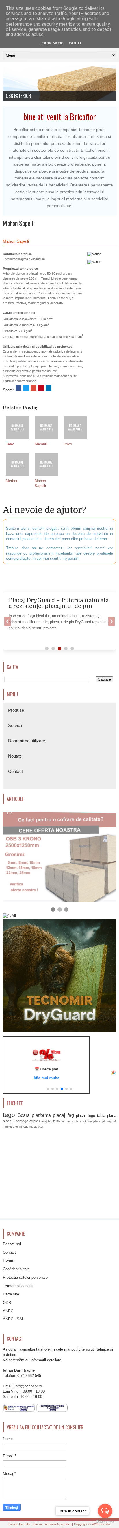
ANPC (8, 1311)
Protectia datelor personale (25, 1277)
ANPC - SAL (13, 1319)
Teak (10, 444)
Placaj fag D (47, 1121)
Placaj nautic (65, 1121)
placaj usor (12, 1121)
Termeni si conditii (18, 1286)
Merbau (12, 481)
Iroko (68, 444)
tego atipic (29, 1121)
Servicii (15, 725)
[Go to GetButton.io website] (105, 1522)
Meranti (41, 444)
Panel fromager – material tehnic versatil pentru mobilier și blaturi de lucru (57, 606)
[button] (48, 1089)
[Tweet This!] (26, 388)
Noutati (14, 756)
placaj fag (63, 1115)
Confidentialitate (16, 1269)
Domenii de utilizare (26, 740)
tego (9, 1114)
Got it (75, 43)
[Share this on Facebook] (18, 388)
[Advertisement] (61, 577)
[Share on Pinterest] (41, 388)
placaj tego (85, 1115)
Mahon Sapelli (19, 223)
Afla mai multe (46, 1078)
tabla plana (106, 1115)
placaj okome (83, 1121)
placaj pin (99, 1121)
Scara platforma (34, 1115)
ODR (7, 1302)
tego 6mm (15, 1126)
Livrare (8, 1261)
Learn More (51, 43)
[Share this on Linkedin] (48, 388)
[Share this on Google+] (33, 388)
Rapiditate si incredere (26, 95)
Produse (16, 710)
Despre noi (12, 1244)
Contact (15, 771)
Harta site (11, 1294)
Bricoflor (25, 1524)
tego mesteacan (33, 1126)
